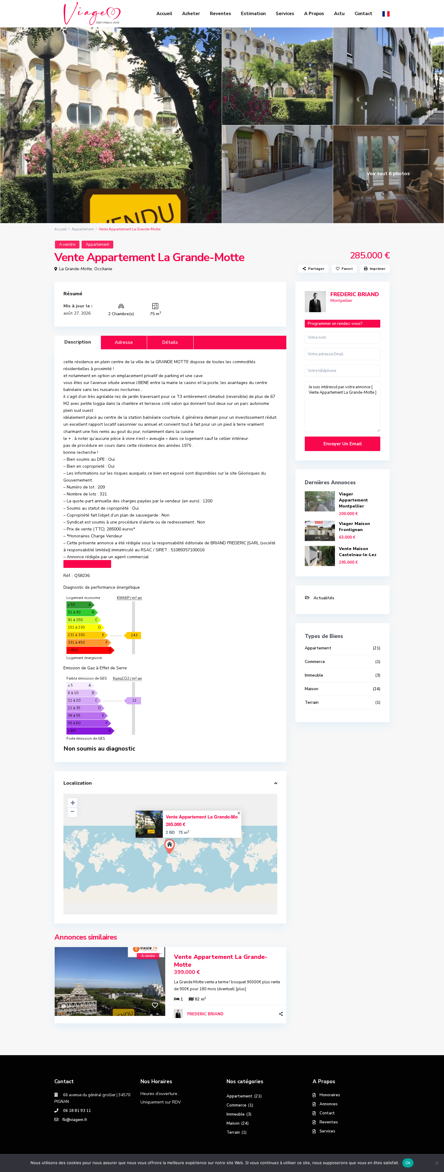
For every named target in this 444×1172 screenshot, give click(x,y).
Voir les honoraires (87, 564)
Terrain (312, 702)
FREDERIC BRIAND (205, 1014)
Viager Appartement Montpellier (353, 500)
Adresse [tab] (124, 342)
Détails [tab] (170, 342)
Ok (408, 1162)
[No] (436, 1163)
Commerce (315, 661)
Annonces (329, 1104)
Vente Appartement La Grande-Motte (220, 961)
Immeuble (314, 675)
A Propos (314, 14)
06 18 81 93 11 (76, 1110)
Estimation (253, 14)
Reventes (220, 14)
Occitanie (103, 269)
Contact (363, 14)
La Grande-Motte (75, 269)
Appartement (83, 229)
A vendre (67, 244)
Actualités (324, 598)
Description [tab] (77, 342)
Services (285, 14)
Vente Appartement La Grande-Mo (202, 817)
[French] (386, 13)
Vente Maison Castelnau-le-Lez (357, 552)
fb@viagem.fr (74, 1119)
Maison (311, 689)
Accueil (164, 14)
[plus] (241, 989)
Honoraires (330, 1095)
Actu (339, 14)
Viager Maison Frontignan (354, 527)
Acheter (191, 14)
